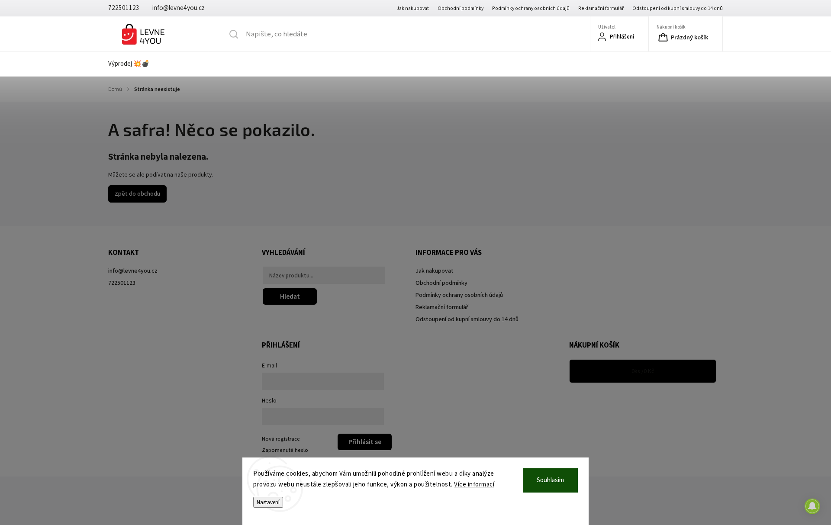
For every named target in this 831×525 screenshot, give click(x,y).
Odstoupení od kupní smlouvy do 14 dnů (677, 8)
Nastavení (268, 502)
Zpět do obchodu (137, 194)
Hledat (290, 296)
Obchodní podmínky (460, 8)
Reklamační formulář (601, 8)
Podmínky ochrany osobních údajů (531, 8)
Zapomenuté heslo (285, 450)
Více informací (474, 484)
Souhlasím (550, 480)
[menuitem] (134, 64)
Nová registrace (281, 439)
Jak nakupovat (412, 8)
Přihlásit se (364, 442)
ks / (642, 371)
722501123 (121, 283)
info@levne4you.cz (133, 271)
